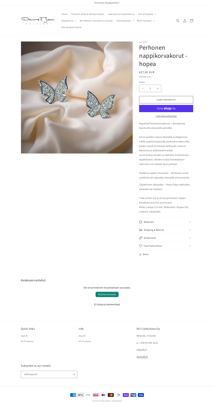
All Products (27, 341)
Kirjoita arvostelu (107, 294)
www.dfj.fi (142, 356)
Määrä (142, 82)
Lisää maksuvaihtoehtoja (166, 116)
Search (24, 335)
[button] (147, 14)
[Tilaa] (73, 374)
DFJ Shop (101, 401)
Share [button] (146, 254)
